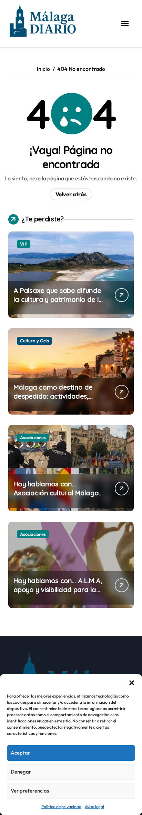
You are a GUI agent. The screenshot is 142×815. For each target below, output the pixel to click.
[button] (131, 682)
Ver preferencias (30, 790)
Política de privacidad (61, 806)
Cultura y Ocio (34, 340)
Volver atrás (71, 194)
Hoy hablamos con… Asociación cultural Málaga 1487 (56, 493)
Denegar (21, 771)
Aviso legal (94, 806)
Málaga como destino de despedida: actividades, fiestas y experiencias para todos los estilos (56, 400)
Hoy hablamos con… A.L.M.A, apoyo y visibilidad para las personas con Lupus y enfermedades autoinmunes (58, 594)
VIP (23, 244)
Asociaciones (33, 437)
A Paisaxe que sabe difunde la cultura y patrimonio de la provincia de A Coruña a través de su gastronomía (58, 304)
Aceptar (20, 752)
